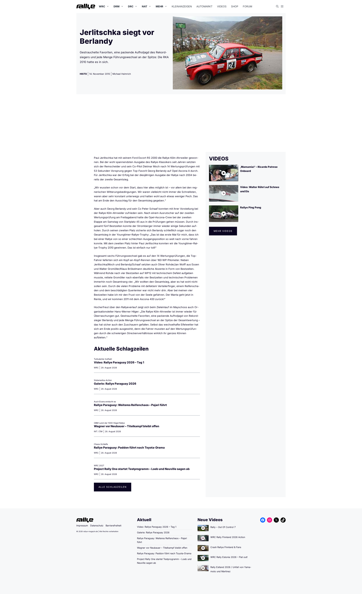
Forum (247, 6)
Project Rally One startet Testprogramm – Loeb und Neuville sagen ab (142, 469)
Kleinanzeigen (182, 6)
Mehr (159, 6)
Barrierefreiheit (113, 525)
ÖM (101, 431)
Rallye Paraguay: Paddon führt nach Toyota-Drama (129, 447)
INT (95, 431)
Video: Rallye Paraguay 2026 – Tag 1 (119, 362)
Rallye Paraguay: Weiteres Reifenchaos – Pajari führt (130, 405)
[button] (278, 6)
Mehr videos (223, 231)
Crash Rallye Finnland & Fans (225, 547)
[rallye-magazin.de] (85, 6)
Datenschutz (96, 525)
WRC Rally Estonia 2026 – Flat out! (229, 557)
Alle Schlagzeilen (113, 486)
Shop (234, 6)
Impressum (82, 525)
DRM (116, 6)
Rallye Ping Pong (250, 207)
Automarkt (204, 6)
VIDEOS (219, 158)
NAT (144, 6)
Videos (222, 6)
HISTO (83, 73)
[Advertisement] (181, 123)
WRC (102, 6)
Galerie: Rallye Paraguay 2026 (115, 383)
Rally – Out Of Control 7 (223, 527)
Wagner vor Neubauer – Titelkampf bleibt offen (126, 426)
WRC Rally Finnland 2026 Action (227, 537)
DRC (130, 6)
